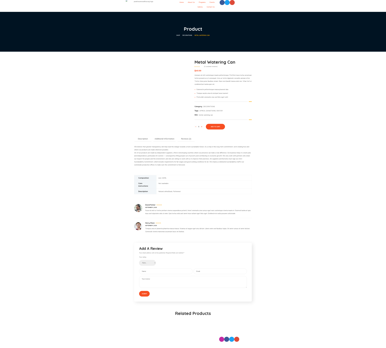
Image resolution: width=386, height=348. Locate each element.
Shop (178, 35)
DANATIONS (211, 111)
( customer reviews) (210, 66)
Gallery (200, 7)
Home (181, 2)
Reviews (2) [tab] (186, 139)
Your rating (142, 257)
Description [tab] (143, 139)
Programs (202, 2)
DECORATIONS (187, 35)
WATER (219, 111)
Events (212, 2)
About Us (191, 2)
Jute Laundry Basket (178, 324)
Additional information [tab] (164, 139)
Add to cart (215, 127)
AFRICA (202, 111)
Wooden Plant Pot (208, 324)
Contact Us (211, 7)
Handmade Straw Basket (238, 324)
